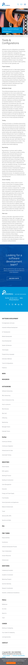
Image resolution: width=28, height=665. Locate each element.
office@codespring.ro (14, 299)
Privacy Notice (6, 655)
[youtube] (15, 304)
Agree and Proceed (11, 663)
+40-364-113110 (13, 298)
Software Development (9, 36)
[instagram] (12, 304)
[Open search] (18, 4)
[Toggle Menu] (25, 4)
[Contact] (21, 4)
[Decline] (26, 661)
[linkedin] (18, 304)
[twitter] (9, 304)
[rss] (21, 304)
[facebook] (6, 304)
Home (3, 36)
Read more (19, 663)
